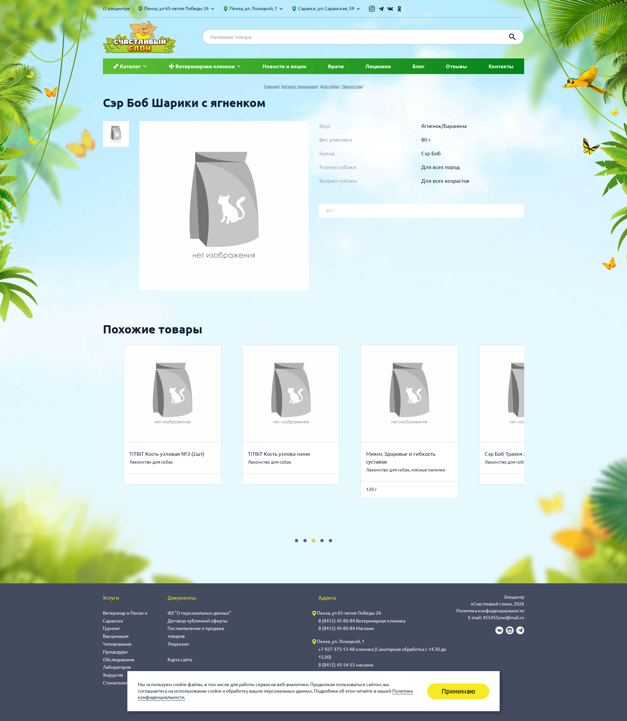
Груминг (111, 628)
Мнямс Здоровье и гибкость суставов (400, 458)
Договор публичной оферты (198, 620)
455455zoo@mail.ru (503, 617)
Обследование (119, 659)
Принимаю (458, 691)
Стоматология (118, 682)
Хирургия (113, 675)
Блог (418, 66)
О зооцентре (116, 8)
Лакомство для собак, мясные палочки (405, 470)
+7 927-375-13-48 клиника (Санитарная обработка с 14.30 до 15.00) (382, 653)
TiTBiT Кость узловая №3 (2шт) (166, 454)
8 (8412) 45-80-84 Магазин (346, 628)
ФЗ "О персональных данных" (199, 613)
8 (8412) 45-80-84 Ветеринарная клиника (361, 620)
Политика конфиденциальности (490, 610)
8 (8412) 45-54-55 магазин (345, 664)
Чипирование (117, 644)
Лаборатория (117, 667)
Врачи (336, 66)
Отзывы (456, 66)
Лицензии (378, 66)
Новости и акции (284, 66)
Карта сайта (180, 659)
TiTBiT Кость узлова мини (279, 454)
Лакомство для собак (151, 462)
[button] (296, 540)
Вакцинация (116, 636)
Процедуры (115, 651)
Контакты (501, 66)
